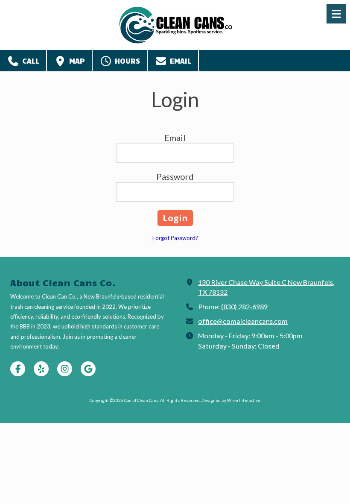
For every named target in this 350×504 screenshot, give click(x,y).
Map (76, 60)
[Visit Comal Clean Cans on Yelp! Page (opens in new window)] (41, 368)
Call (29, 60)
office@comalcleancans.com (243, 321)
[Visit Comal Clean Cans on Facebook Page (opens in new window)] (17, 368)
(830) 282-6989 (244, 306)
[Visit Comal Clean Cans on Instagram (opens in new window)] (64, 368)
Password (175, 176)
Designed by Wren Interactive (230, 400)
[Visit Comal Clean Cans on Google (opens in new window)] (88, 368)
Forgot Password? (175, 237)
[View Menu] (336, 13)
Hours (126, 60)
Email (179, 60)
